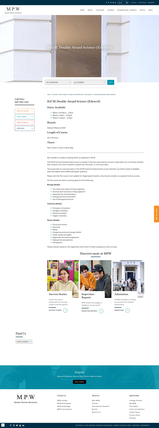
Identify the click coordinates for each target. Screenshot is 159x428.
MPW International (64, 409)
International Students (127, 10)
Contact (133, 2)
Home (82, 10)
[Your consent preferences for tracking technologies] (2, 425)
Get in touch (156, 214)
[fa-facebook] (106, 2)
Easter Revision (78, 94)
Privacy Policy (134, 415)
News (150, 10)
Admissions (119, 310)
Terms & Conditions (137, 409)
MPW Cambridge (63, 406)
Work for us (96, 412)
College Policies (135, 400)
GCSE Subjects (88, 94)
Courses (110, 10)
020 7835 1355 (22, 102)
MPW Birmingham (64, 403)
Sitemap (132, 418)
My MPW (151, 2)
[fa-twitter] (110, 2)
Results (94, 409)
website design (119, 425)
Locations (100, 10)
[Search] (127, 2)
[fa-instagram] (108, 2)
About (90, 10)
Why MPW (96, 400)
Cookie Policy (134, 412)
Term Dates (142, 2)
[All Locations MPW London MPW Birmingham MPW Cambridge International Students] (58, 82)
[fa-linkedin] (115, 2)
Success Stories (55, 310)
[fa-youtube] (113, 2)
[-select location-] (24, 342)
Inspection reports (89, 311)
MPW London (63, 94)
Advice (142, 10)
